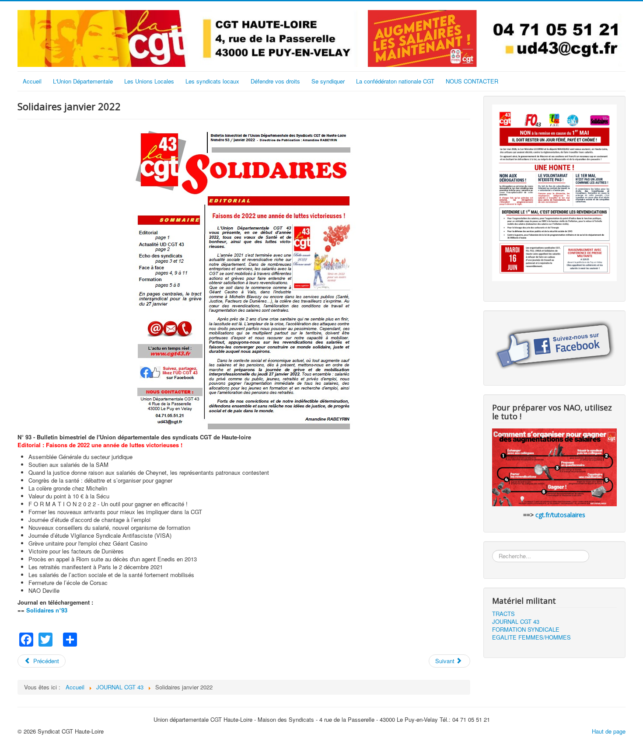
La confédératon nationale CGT (395, 81)
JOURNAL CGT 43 (515, 622)
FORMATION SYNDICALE (525, 629)
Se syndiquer (328, 81)
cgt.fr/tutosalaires (560, 515)
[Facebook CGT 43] (554, 345)
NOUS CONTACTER (472, 81)
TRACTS (503, 614)
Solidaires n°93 (46, 610)
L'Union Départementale (83, 81)
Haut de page (609, 731)
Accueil (32, 81)
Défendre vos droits (275, 81)
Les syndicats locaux (212, 81)
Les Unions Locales (149, 81)
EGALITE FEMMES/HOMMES (531, 637)
